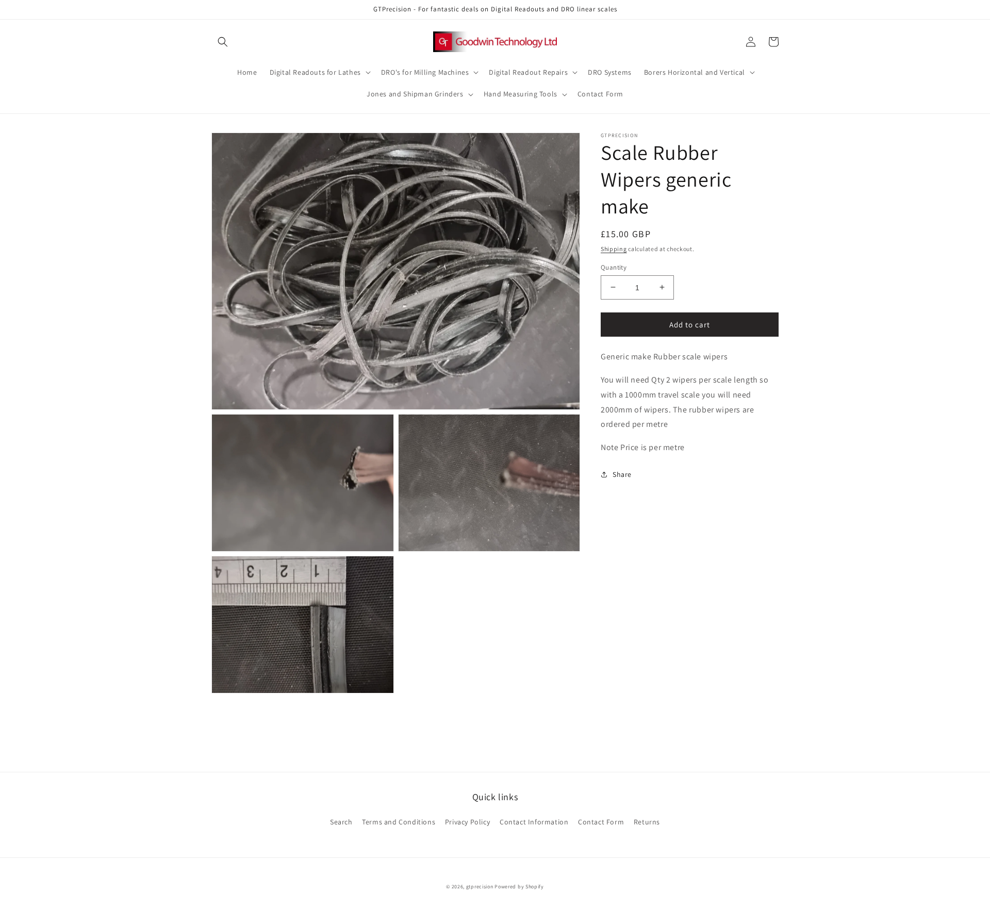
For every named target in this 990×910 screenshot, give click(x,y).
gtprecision (479, 886)
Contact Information (534, 821)
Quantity (613, 266)
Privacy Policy (467, 821)
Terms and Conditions (398, 821)
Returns (647, 821)
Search (341, 821)
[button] (222, 41)
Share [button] (622, 473)
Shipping (614, 249)
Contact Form (601, 821)
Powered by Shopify (519, 886)
